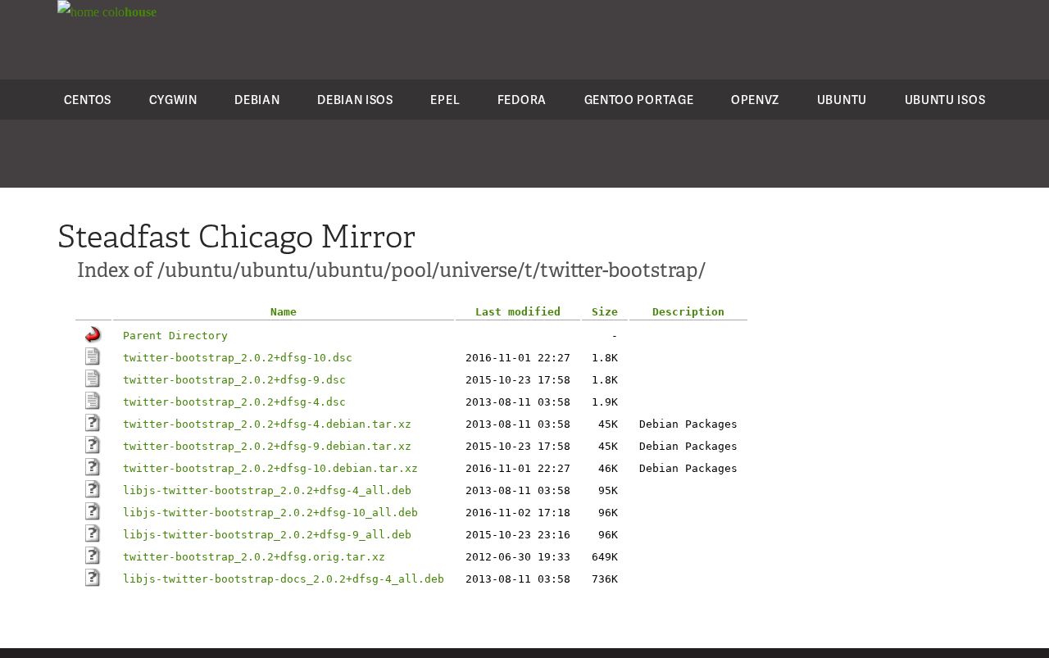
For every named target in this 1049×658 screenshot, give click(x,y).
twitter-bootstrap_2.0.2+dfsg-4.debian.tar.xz (267, 424)
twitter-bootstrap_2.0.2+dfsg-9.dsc (234, 380)
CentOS (87, 99)
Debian (256, 99)
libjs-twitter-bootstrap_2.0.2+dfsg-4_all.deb (267, 490)
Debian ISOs (355, 99)
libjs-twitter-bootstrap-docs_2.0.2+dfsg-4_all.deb (283, 579)
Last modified (518, 312)
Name (283, 312)
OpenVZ (755, 99)
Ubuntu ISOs (945, 99)
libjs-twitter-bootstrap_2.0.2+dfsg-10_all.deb (270, 512)
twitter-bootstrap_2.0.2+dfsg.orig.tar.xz (254, 557)
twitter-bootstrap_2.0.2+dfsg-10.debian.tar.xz (270, 468)
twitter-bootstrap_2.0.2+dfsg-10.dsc (237, 358)
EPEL (445, 99)
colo (128, 12)
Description (688, 312)
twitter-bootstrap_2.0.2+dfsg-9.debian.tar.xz (267, 446)
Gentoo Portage (639, 99)
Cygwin (173, 99)
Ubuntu (842, 99)
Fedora (522, 99)
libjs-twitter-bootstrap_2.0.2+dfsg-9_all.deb (267, 535)
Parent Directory (175, 335)
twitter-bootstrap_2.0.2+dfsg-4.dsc (234, 402)
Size (605, 312)
